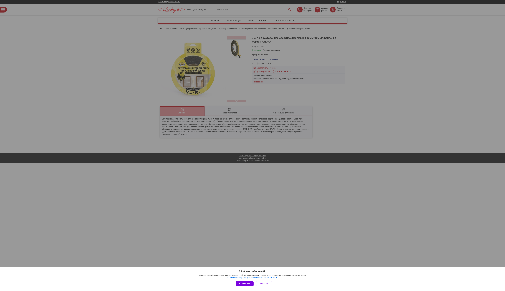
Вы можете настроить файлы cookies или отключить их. (252, 278)
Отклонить (264, 284)
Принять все (244, 284)
